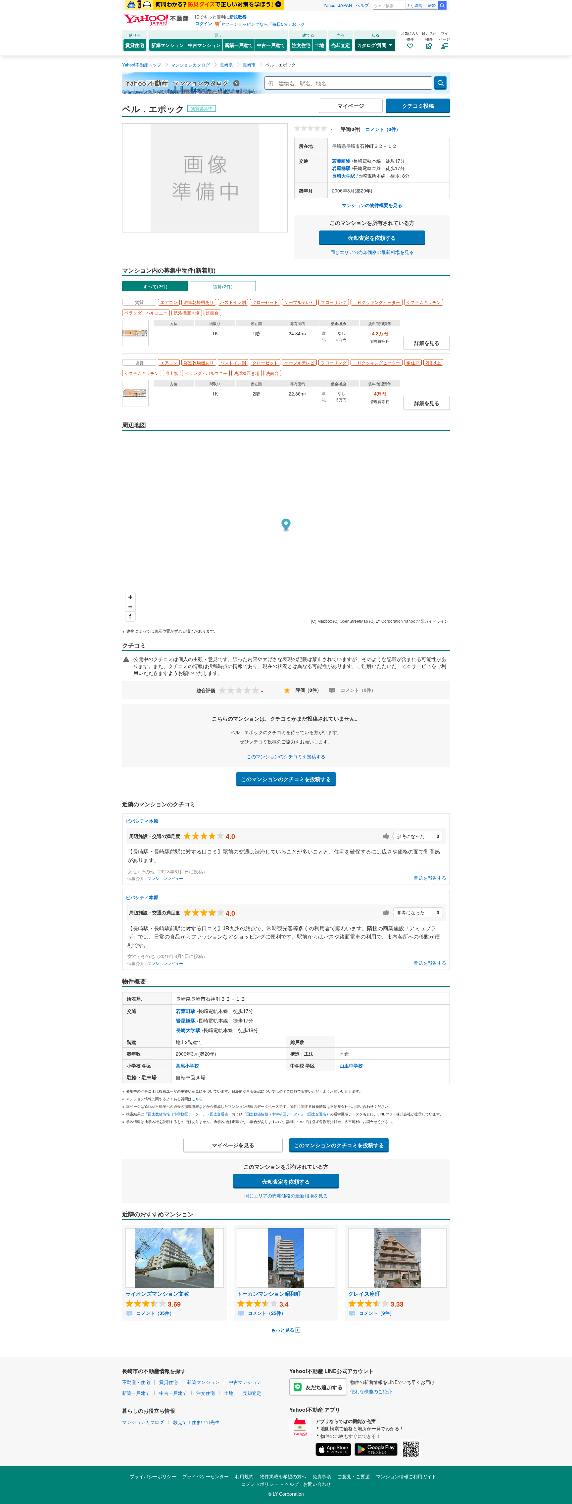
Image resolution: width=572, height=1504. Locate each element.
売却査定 (340, 45)
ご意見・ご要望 (353, 1476)
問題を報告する (430, 877)
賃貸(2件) (223, 286)
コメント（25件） (266, 1313)
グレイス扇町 (364, 1293)
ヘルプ (362, 5)
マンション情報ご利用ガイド (406, 1476)
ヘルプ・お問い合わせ (308, 1484)
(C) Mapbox (321, 621)
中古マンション (204, 45)
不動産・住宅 (136, 1382)
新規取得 (238, 17)
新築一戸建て (239, 45)
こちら (197, 1098)
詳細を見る (426, 343)
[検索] (442, 5)
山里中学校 (351, 1065)
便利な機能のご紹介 (371, 1391)
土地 (319, 45)
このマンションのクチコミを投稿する (286, 756)
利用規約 (244, 1476)
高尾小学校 (187, 1065)
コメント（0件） (383, 129)
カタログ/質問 (371, 45)
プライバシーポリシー (153, 1476)
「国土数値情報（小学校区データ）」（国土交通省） (188, 1113)
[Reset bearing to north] (130, 616)
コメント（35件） (154, 1313)
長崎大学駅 (343, 175)
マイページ (351, 105)
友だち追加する (324, 1387)
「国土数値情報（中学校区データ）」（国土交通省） (286, 1113)
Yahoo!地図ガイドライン (426, 621)
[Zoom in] (130, 597)
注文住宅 (301, 45)
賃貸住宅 (134, 45)
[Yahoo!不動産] (157, 16)
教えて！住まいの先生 (196, 1422)
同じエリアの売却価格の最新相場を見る (372, 252)
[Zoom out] (130, 606)
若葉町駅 (341, 160)
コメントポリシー (259, 1484)
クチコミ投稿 (418, 105)
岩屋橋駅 (341, 168)
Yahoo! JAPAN (337, 5)
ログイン (203, 23)
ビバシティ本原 (142, 820)
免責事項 (321, 1476)
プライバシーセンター (205, 1476)
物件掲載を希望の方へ (283, 1476)
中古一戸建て (271, 45)
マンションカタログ (143, 1422)
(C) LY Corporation (386, 621)
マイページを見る (233, 1145)
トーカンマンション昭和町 (269, 1293)
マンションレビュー (165, 878)
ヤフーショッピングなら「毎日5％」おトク (263, 24)
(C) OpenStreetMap (350, 621)
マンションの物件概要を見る (372, 205)
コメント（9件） (376, 1313)
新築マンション (167, 45)
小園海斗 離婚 (423, 5)
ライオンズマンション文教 (157, 1293)
